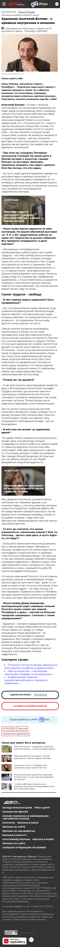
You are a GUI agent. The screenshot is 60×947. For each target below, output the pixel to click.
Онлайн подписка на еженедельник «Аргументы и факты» (25, 817)
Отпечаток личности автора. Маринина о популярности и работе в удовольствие (31, 666)
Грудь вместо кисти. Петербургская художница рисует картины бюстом (30, 766)
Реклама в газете (27, 822)
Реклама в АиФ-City (14, 835)
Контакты (8, 822)
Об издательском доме (17, 807)
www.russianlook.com (12, 73)
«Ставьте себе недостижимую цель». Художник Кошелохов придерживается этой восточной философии (34, 786)
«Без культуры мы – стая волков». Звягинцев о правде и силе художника (27, 673)
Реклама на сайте (13, 827)
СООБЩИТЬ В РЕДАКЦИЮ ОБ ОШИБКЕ (24, 847)
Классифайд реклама (16, 839)
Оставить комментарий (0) (30, 706)
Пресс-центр (42, 807)
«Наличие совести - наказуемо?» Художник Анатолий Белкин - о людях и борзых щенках (34, 747)
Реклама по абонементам (18, 831)
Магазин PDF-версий (15, 812)
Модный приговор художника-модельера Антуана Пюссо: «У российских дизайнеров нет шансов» (34, 777)
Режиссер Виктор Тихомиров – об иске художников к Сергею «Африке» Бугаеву (32, 757)
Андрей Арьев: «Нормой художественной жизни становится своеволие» (26, 680)
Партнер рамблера (27, 933)
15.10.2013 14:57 (8, 12)
